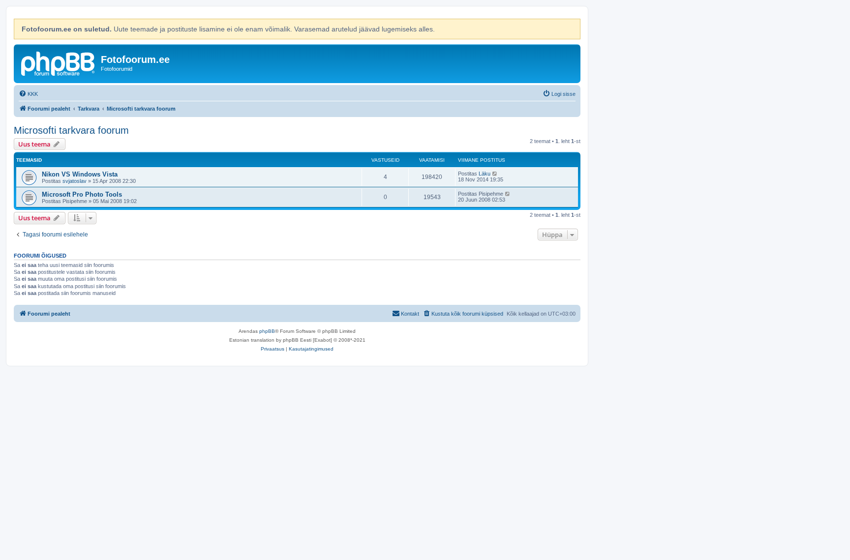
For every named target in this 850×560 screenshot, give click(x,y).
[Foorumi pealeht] (58, 62)
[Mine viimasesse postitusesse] (495, 174)
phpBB (267, 331)
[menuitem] (28, 94)
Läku (484, 174)
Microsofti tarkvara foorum (71, 130)
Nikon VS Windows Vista (80, 174)
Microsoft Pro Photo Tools (82, 194)
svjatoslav (74, 181)
